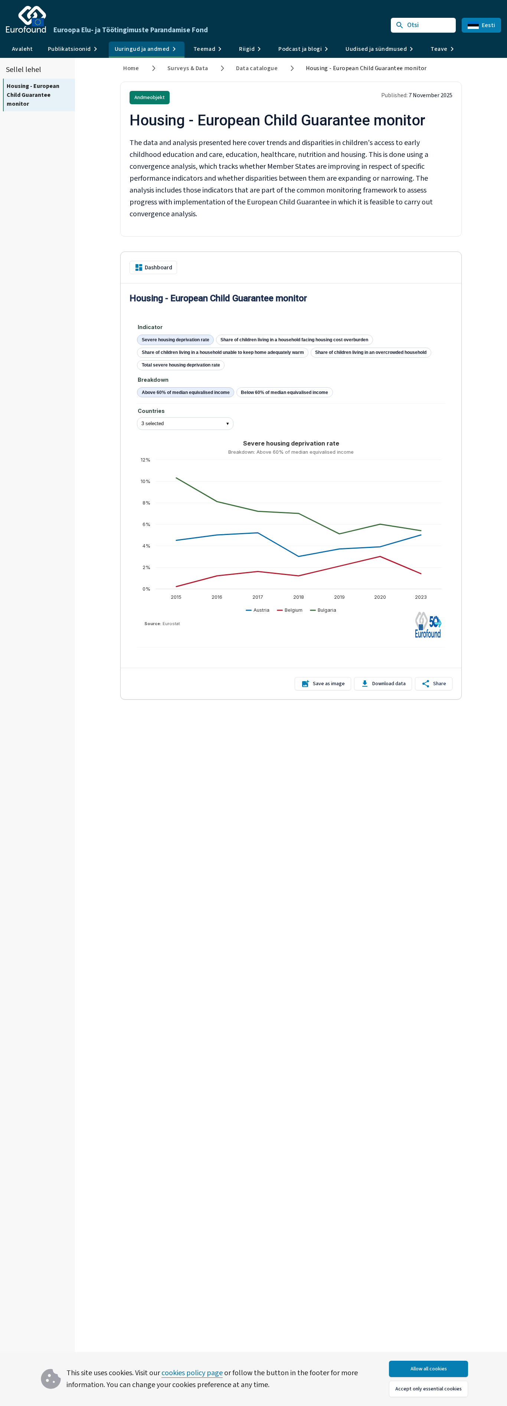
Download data (389, 683)
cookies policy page (192, 1373)
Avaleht (22, 49)
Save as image (329, 683)
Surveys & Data (187, 68)
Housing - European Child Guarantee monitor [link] (366, 68)
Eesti (488, 25)
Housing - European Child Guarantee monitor (33, 95)
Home (131, 68)
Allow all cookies (428, 1369)
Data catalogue (257, 68)
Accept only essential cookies (428, 1389)
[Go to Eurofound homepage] (26, 19)
